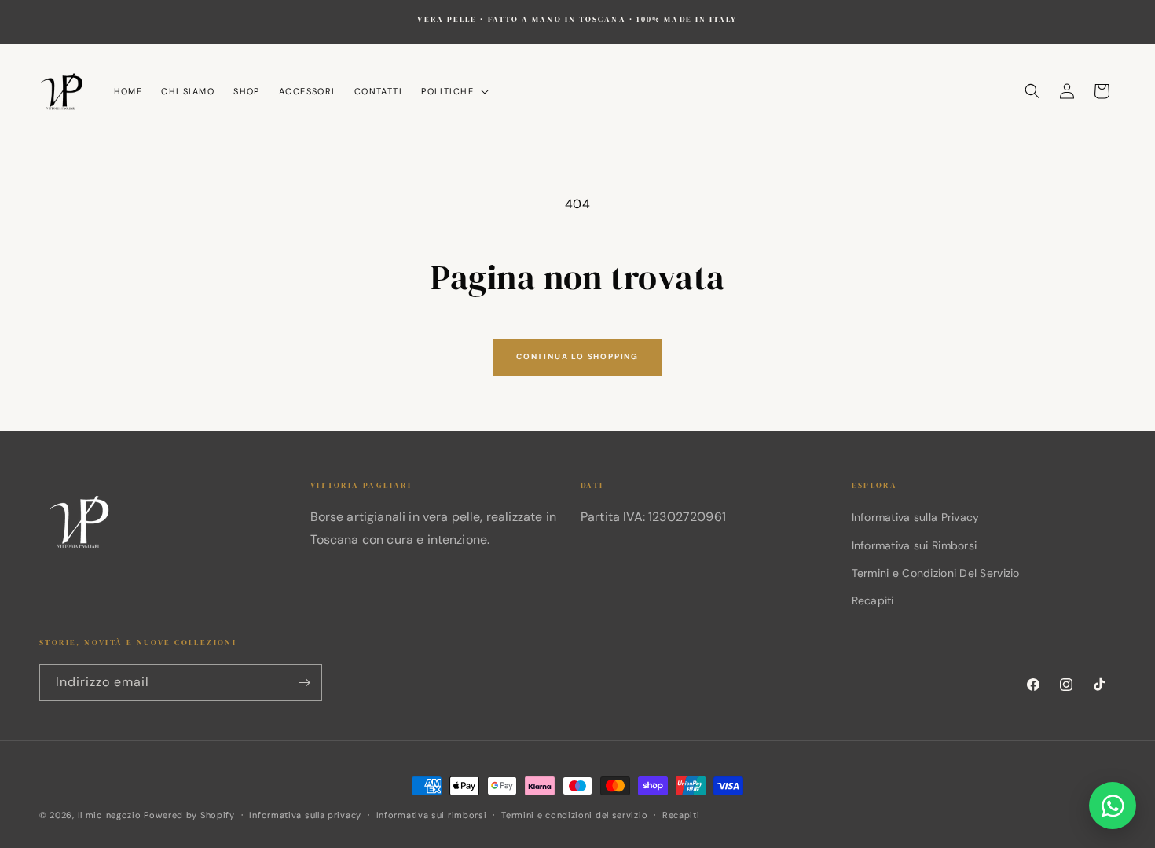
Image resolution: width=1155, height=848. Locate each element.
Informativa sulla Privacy (916, 517)
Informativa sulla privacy (305, 814)
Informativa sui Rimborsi (914, 545)
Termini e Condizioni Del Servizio (936, 573)
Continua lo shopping (577, 356)
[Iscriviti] (304, 682)
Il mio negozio (109, 814)
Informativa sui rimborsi (431, 814)
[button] (453, 91)
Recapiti (873, 600)
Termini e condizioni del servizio (574, 814)
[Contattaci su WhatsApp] (1112, 805)
